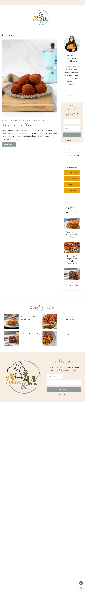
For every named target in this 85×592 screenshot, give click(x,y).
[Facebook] (69, 95)
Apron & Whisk (42, 17)
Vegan (72, 184)
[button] (42, 2)
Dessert (14, 120)
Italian (28, 120)
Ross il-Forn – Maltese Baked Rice (72, 234)
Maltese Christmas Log (72, 284)
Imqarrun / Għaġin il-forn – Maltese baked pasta (72, 260)
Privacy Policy (72, 140)
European (21, 120)
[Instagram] (75, 95)
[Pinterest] (72, 95)
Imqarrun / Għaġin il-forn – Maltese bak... (68, 318)
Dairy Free (72, 172)
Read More (8, 144)
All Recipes (6, 120)
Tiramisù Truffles (17, 125)
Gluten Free (72, 178)
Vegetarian (36, 120)
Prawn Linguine (65, 334)
